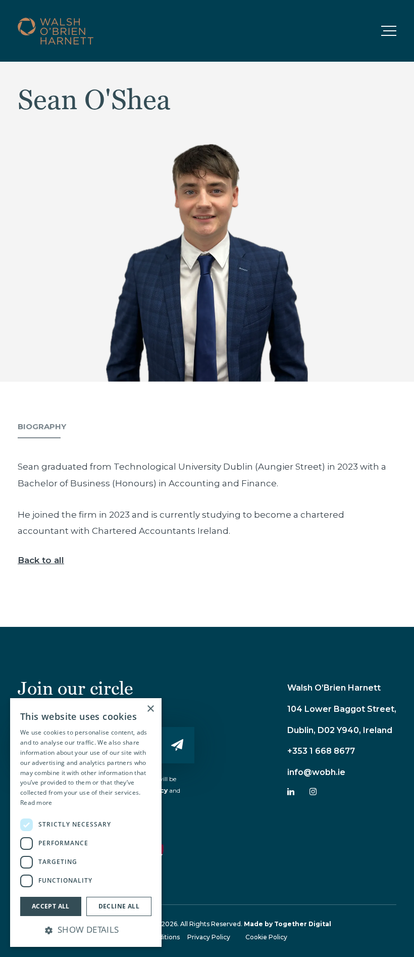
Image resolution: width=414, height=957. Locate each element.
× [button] (150, 709)
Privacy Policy (208, 937)
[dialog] (86, 822)
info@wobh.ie (316, 772)
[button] (85, 930)
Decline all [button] (118, 906)
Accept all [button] (51, 906)
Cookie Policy (266, 937)
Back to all (41, 560)
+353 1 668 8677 (321, 751)
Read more (36, 802)
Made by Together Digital (287, 924)
